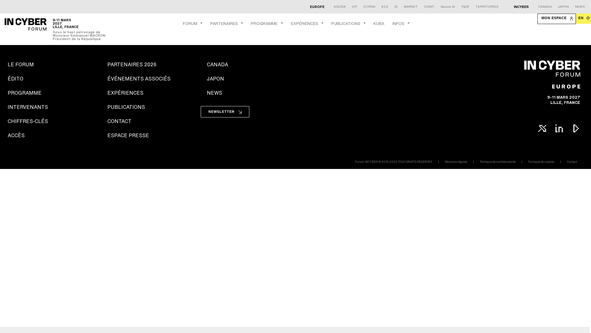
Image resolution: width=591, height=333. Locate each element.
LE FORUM (21, 64)
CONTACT (119, 121)
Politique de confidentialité (498, 161)
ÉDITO (15, 78)
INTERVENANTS (28, 107)
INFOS (398, 24)
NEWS (214, 92)
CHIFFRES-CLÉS (28, 121)
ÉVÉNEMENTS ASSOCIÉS (139, 78)
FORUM (190, 24)
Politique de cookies (541, 161)
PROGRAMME (264, 24)
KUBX (378, 24)
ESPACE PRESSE (128, 135)
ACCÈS (16, 135)
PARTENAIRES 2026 (131, 64)
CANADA (217, 64)
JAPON (215, 78)
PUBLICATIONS (345, 24)
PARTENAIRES (224, 24)
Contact (572, 161)
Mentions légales (456, 161)
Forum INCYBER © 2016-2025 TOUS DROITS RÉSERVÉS (393, 161)
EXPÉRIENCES (304, 24)
